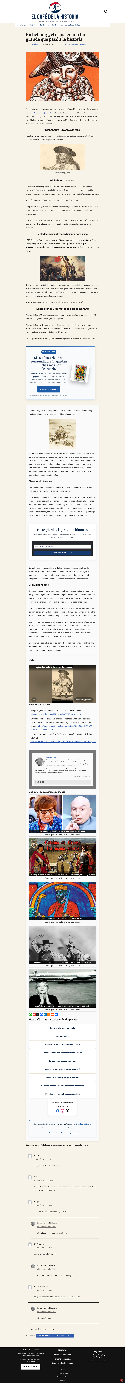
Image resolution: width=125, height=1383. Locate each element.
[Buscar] (106, 11)
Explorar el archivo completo (62, 1028)
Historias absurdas (62, 1355)
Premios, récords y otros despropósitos (62, 1094)
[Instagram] (38, 782)
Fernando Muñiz (36, 44)
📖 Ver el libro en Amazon (49, 389)
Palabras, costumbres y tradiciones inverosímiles (62, 1086)
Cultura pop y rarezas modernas (62, 1061)
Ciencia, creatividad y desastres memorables (62, 1053)
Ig (98, 1356)
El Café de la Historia (83, 1124)
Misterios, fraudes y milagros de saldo (62, 1077)
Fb (93, 1356)
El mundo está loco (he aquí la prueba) (55, 1336)
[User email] (43, 782)
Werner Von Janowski (42, 112)
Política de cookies (62, 1376)
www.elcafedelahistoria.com (82, 776)
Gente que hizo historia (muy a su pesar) (71, 44)
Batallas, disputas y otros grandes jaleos (62, 1044)
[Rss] (40, 782)
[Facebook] (35, 782)
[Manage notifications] (121, 1380)
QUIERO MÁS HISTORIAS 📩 (31, 1366)
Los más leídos (53, 25)
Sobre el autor (53, 1133)
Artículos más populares (69, 1133)
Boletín (42, 25)
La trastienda (21, 25)
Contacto (62, 1369)
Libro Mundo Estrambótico (70, 25)
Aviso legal (62, 1380)
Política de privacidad (62, 1373)
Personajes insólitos (62, 1359)
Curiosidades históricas (62, 1363)
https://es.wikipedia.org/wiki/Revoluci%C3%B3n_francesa (55, 714)
